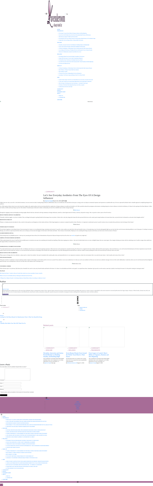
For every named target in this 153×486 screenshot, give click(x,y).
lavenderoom (82, 310)
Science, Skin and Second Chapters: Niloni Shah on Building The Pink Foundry (72, 46)
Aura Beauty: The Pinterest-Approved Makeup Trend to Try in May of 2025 (72, 75)
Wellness (71, 350)
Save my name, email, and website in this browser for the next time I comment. (17, 392)
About (77, 407)
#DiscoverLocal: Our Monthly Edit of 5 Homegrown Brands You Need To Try (16, 275)
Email (1, 386)
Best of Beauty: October (63, 71)
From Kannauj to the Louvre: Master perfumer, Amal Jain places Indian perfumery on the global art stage (77, 38)
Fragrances (95, 350)
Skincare (49, 350)
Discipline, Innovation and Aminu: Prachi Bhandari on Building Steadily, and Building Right (53, 354)
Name (1, 383)
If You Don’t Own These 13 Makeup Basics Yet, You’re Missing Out (70, 73)
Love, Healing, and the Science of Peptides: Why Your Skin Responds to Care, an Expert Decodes (75, 50)
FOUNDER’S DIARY (61, 91)
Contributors (77, 403)
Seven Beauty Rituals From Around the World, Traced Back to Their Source (71, 56)
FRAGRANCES (60, 30)
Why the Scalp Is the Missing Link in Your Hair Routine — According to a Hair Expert (73, 83)
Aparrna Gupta (49, 201)
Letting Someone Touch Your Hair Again (65, 86)
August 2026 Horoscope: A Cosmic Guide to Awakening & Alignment (71, 58)
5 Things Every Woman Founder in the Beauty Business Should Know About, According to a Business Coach (22, 278)
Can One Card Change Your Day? (64, 63)
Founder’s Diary (77, 404)
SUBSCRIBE (59, 99)
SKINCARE (59, 42)
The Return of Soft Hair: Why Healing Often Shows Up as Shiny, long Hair (21, 466)
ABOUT (58, 93)
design (81, 308)
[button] (1, 414)
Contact (77, 408)
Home (77, 401)
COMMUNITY (6, 469)
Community (50, 191)
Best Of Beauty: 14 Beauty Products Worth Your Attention (18, 452)
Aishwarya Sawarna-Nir (72, 362)
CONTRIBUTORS (62, 97)
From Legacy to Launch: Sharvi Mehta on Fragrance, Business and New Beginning (73, 33)
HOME (58, 29)
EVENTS (59, 90)
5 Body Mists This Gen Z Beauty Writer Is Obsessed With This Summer (71, 40)
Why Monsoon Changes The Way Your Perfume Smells (68, 36)
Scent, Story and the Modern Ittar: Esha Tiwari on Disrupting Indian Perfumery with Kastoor (26, 421)
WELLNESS (59, 54)
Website (1, 389)
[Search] (67, 14)
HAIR (58, 77)
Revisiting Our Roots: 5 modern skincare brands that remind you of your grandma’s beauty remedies (21, 273)
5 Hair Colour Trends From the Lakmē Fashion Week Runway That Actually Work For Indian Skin (75, 81)
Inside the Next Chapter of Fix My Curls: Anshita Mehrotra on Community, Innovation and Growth (76, 79)
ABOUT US (61, 95)
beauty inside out (83, 307)
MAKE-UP (59, 65)
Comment (2, 380)
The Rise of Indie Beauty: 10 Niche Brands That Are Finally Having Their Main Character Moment (75, 48)
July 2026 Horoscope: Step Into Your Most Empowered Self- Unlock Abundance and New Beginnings (76, 61)
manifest (73, 235)
